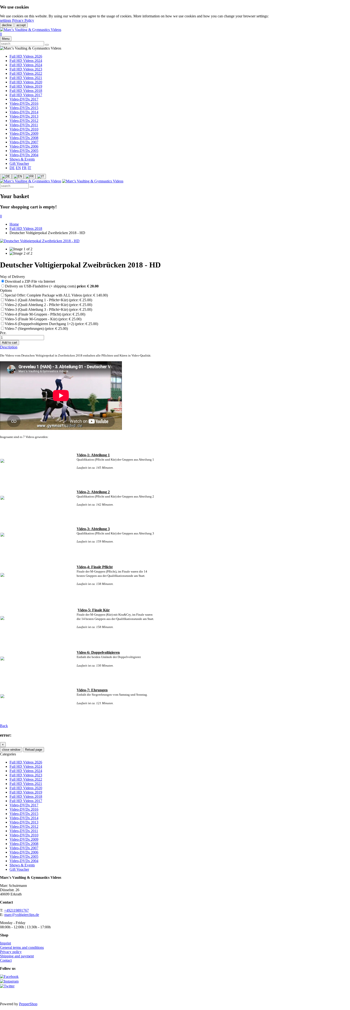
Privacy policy (11, 952)
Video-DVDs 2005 (24, 151)
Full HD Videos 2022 (26, 73)
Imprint (5, 943)
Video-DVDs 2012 (24, 121)
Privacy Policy (23, 20)
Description (8, 347)
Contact (6, 960)
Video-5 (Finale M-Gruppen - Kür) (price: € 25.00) (43, 319)
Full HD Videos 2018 (26, 91)
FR (24, 168)
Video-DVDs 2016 (24, 103)
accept (21, 25)
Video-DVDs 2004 (24, 155)
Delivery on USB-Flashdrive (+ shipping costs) (52, 286)
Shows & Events (22, 159)
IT (29, 168)
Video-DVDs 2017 (24, 99)
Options (6, 290)
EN (18, 168)
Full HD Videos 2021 (26, 78)
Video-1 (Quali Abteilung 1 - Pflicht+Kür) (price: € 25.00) (48, 300)
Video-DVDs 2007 (24, 142)
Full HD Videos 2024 (26, 61)
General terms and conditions (22, 947)
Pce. (3, 333)
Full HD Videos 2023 (26, 69)
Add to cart (9, 342)
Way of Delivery (12, 277)
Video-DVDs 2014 (24, 112)
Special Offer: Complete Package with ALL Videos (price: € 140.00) (56, 295)
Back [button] (4, 726)
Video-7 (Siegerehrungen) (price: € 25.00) (36, 329)
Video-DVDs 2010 (24, 129)
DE (12, 168)
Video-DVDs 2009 (24, 133)
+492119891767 (16, 910)
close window (11, 749)
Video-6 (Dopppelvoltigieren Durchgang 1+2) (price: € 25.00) (51, 324)
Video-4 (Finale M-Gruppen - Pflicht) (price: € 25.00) (45, 314)
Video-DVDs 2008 (24, 138)
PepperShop (28, 1004)
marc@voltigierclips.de (21, 915)
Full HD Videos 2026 (26, 56)
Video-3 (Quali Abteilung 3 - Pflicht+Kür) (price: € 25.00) (48, 309)
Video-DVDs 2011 (24, 125)
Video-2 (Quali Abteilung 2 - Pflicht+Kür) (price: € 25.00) (48, 305)
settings (5, 20)
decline (7, 25)
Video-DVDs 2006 (24, 146)
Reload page (33, 749)
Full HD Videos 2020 (26, 82)
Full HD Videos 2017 (26, 95)
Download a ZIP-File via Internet (30, 281)
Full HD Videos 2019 (26, 86)
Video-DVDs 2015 (24, 108)
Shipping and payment (17, 956)
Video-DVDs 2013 (24, 116)
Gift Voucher (19, 163)
